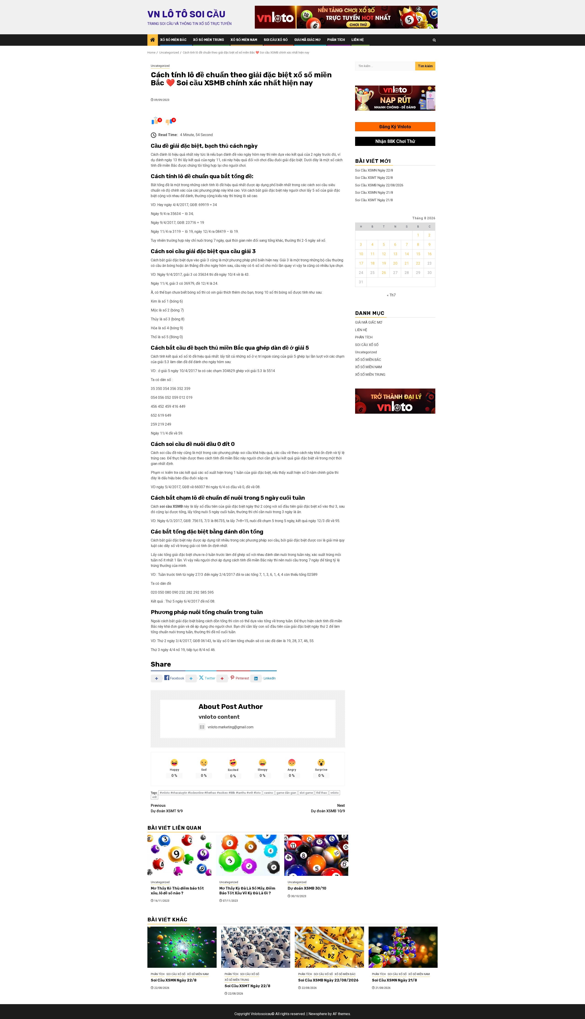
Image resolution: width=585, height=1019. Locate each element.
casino (268, 792)
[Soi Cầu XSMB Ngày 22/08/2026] (329, 947)
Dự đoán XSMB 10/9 (328, 808)
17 (361, 263)
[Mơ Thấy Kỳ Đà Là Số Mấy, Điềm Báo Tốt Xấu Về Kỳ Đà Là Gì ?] (248, 855)
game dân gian (286, 792)
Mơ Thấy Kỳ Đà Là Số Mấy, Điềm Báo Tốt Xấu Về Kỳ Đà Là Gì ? (247, 890)
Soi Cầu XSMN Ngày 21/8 (374, 192)
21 (407, 263)
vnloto (334, 792)
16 (430, 254)
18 (372, 263)
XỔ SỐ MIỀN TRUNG (208, 40)
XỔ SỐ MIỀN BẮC (173, 40)
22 (418, 263)
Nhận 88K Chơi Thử (395, 141)
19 (384, 263)
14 (407, 254)
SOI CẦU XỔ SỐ (276, 40)
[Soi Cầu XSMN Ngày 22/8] (182, 947)
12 (384, 254)
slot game (306, 792)
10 (361, 254)
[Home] (152, 40)
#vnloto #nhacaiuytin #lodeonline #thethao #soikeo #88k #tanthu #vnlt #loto (210, 792)
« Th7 (391, 295)
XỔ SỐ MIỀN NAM (244, 40)
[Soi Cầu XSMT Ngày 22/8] (255, 947)
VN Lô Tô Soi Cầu (186, 14)
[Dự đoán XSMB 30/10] (316, 855)
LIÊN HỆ (357, 40)
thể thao (321, 792)
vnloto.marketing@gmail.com (230, 727)
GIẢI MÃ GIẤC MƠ (307, 40)
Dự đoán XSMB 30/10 (307, 888)
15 (418, 254)
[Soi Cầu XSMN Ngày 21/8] (403, 947)
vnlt (154, 797)
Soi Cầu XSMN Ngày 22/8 (374, 170)
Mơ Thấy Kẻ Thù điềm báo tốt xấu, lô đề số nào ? (177, 890)
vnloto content (219, 717)
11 (372, 254)
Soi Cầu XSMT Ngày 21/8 (374, 200)
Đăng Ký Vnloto (395, 126)
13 (395, 254)
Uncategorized (160, 65)
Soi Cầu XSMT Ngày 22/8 (374, 178)
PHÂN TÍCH (336, 40)
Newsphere (317, 1014)
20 (395, 263)
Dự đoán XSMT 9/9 (167, 808)
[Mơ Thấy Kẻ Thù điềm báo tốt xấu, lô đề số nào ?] (179, 855)
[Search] (434, 40)
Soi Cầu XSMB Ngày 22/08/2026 (379, 185)
